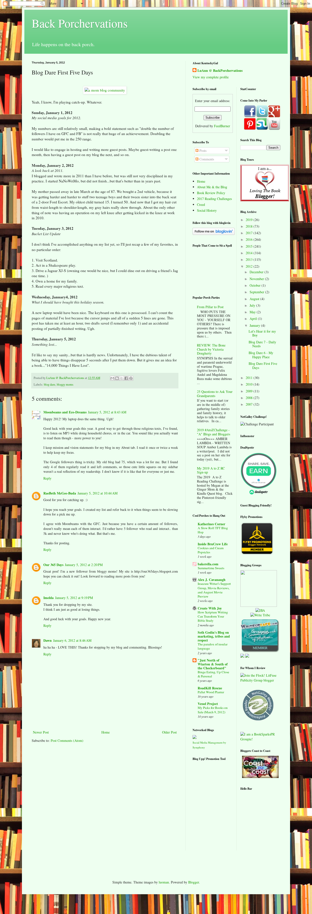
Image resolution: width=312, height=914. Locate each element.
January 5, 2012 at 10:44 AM (97, 493)
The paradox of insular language (212, 646)
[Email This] (112, 378)
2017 (250, 233)
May (253, 312)
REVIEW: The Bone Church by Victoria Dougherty (211, 349)
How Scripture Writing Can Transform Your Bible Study (213, 616)
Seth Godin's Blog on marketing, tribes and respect (214, 636)
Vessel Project (208, 703)
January (255, 325)
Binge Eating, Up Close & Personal (213, 674)
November (257, 278)
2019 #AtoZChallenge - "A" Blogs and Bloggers (213, 432)
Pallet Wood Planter (211, 692)
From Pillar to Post (210, 307)
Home (105, 732)
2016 (250, 239)
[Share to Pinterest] (130, 378)
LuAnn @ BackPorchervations (220, 70)
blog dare (49, 384)
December (257, 272)
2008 (250, 397)
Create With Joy (210, 608)
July (253, 305)
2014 (250, 253)
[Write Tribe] (260, 615)
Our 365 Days (53, 564)
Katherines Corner (211, 523)
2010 (250, 384)
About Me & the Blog (212, 187)
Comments (206, 159)
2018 (250, 226)
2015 (250, 246)
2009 (250, 391)
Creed (201, 204)
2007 (250, 404)
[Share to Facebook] (126, 378)
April (254, 318)
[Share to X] (121, 378)
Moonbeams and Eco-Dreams (65, 412)
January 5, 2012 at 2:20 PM (84, 564)
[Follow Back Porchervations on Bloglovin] (214, 233)
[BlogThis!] (117, 378)
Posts (202, 150)
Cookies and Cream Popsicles (211, 550)
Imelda (48, 597)
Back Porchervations (80, 23)
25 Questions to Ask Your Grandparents (215, 393)
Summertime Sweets (211, 568)
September (257, 292)
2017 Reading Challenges (214, 198)
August (255, 298)
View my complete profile (211, 77)
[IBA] (260, 610)
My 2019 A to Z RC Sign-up (211, 470)
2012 (250, 266)
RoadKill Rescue (210, 688)
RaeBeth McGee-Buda (59, 493)
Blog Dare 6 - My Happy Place (261, 354)
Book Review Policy (211, 192)
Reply (47, 478)
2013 (250, 259)
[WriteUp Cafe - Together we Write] (259, 651)
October (256, 285)
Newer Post (41, 732)
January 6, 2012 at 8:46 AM (72, 640)
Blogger (193, 882)
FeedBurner (222, 126)
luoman (164, 882)
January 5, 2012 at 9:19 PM (74, 597)
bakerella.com (208, 564)
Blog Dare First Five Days (263, 365)
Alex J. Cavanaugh (211, 579)
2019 (250, 219)
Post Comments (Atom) (67, 740)
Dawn (47, 640)
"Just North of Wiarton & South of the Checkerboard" (213, 664)
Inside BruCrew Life (213, 543)
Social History (207, 210)
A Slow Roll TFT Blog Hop (213, 530)
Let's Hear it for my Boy (262, 333)
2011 (250, 377)
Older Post (169, 732)
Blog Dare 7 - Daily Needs (262, 344)
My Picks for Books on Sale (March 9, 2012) (213, 709)
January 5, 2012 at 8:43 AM (107, 412)
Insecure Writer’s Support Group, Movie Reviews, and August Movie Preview (214, 590)
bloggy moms (65, 384)
